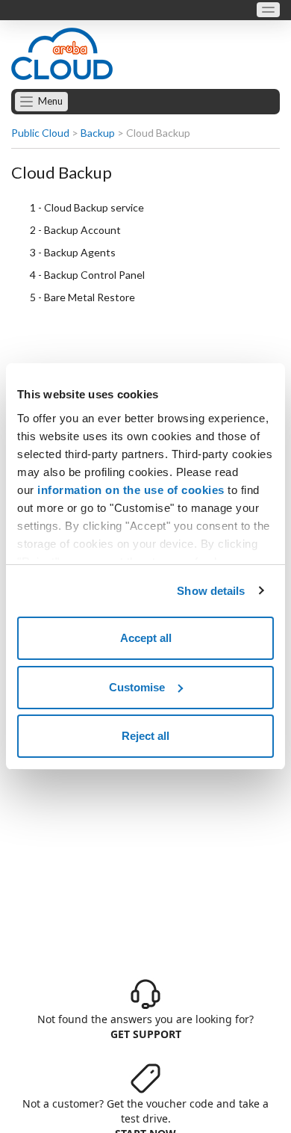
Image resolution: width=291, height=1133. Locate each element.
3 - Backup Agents (73, 252)
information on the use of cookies (131, 490)
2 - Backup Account (75, 229)
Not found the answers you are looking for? (145, 1026)
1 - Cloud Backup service (87, 207)
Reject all (145, 735)
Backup (98, 132)
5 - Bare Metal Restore (82, 297)
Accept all (146, 638)
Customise (137, 687)
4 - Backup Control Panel (87, 274)
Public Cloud (40, 132)
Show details (211, 590)
